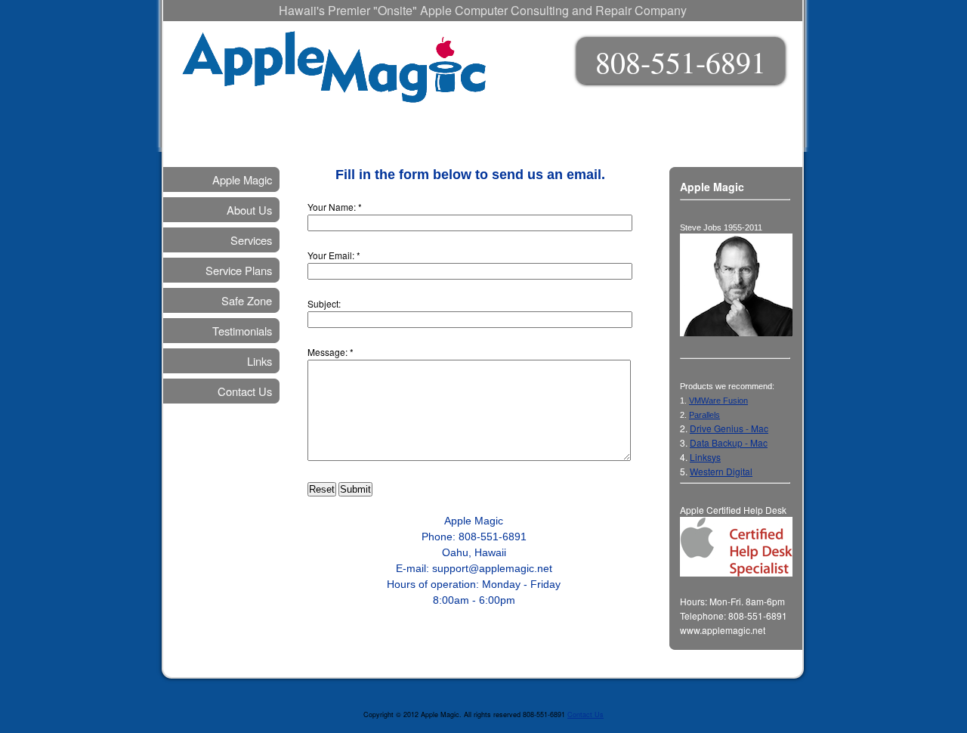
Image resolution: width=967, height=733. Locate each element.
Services (251, 240)
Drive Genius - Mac (729, 428)
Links (259, 361)
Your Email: (330, 255)
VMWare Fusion (718, 400)
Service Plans (238, 270)
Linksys (705, 456)
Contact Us (245, 391)
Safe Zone (246, 300)
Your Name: (331, 206)
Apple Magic (242, 179)
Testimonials (242, 331)
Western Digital (721, 471)
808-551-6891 (680, 62)
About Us (249, 210)
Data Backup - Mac (729, 442)
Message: (327, 351)
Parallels (704, 414)
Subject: (324, 303)
